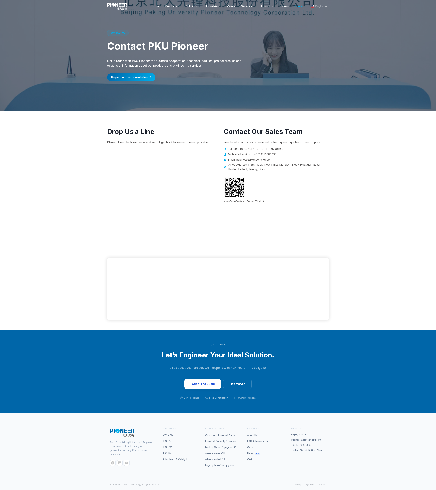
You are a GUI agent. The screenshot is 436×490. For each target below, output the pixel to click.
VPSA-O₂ (168, 435)
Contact (299, 6)
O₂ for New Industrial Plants (220, 435)
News (285, 6)
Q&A (249, 459)
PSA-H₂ (167, 453)
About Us (252, 435)
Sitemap (322, 484)
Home (155, 6)
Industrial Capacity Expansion (221, 441)
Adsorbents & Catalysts (175, 459)
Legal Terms (310, 484)
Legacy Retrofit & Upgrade (219, 465)
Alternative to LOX (215, 459)
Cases (231, 6)
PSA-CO (167, 447)
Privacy (298, 484)
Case (250, 447)
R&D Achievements (257, 441)
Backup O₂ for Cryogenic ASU (221, 447)
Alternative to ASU (215, 453)
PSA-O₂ (167, 441)
